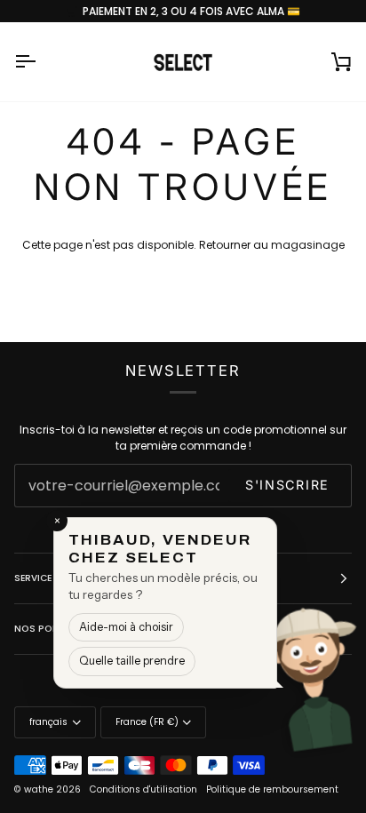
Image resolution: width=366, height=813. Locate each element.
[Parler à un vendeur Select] (327, 680)
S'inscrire (287, 484)
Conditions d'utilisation (143, 789)
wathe (38, 789)
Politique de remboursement (272, 789)
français (48, 722)
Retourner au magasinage (272, 244)
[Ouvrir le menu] (41, 61)
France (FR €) (147, 722)
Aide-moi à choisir (126, 627)
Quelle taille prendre (132, 660)
